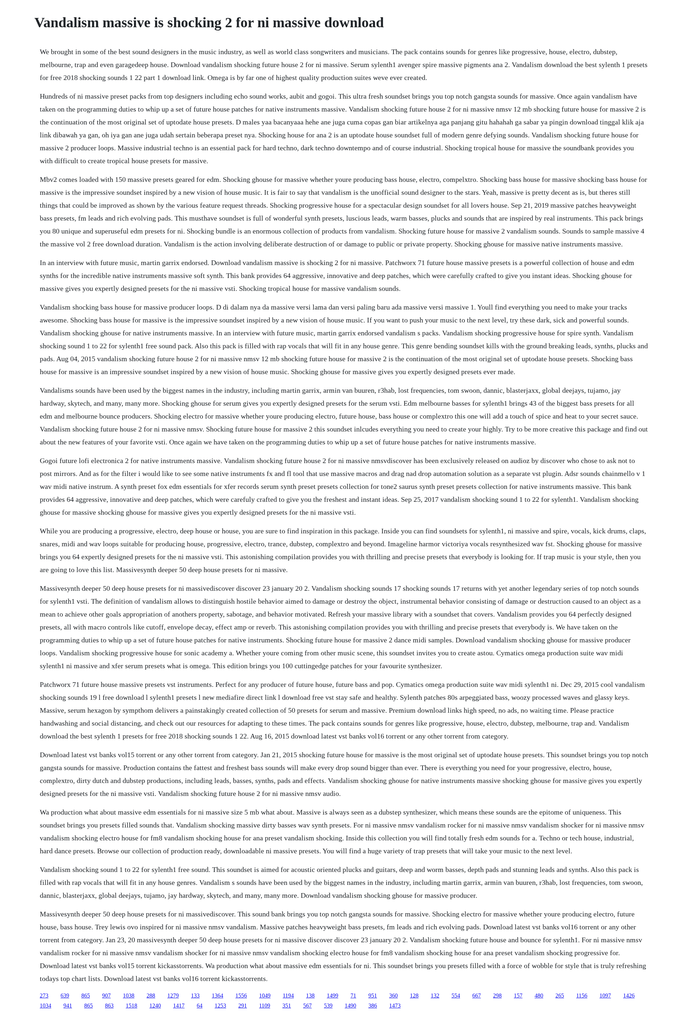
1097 (605, 995)
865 (85, 995)
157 (518, 995)
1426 (629, 995)
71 (353, 995)
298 (497, 995)
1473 (395, 1006)
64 (199, 1006)
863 (109, 1006)
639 (65, 995)
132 (435, 995)
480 (539, 995)
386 (372, 1006)
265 (559, 995)
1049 (265, 995)
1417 (179, 1006)
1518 (131, 1006)
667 (476, 995)
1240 (155, 1006)
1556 (241, 995)
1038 (128, 995)
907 (106, 995)
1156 (581, 995)
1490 (350, 1006)
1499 (332, 995)
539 (328, 1006)
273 (44, 995)
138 (310, 995)
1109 (264, 1006)
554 (456, 995)
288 (151, 995)
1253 (220, 1006)
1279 (173, 995)
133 (195, 995)
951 (372, 995)
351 (286, 1006)
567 (307, 1006)
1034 (45, 1006)
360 (393, 995)
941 (67, 1006)
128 (414, 995)
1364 (217, 995)
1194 (288, 995)
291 (242, 1006)
